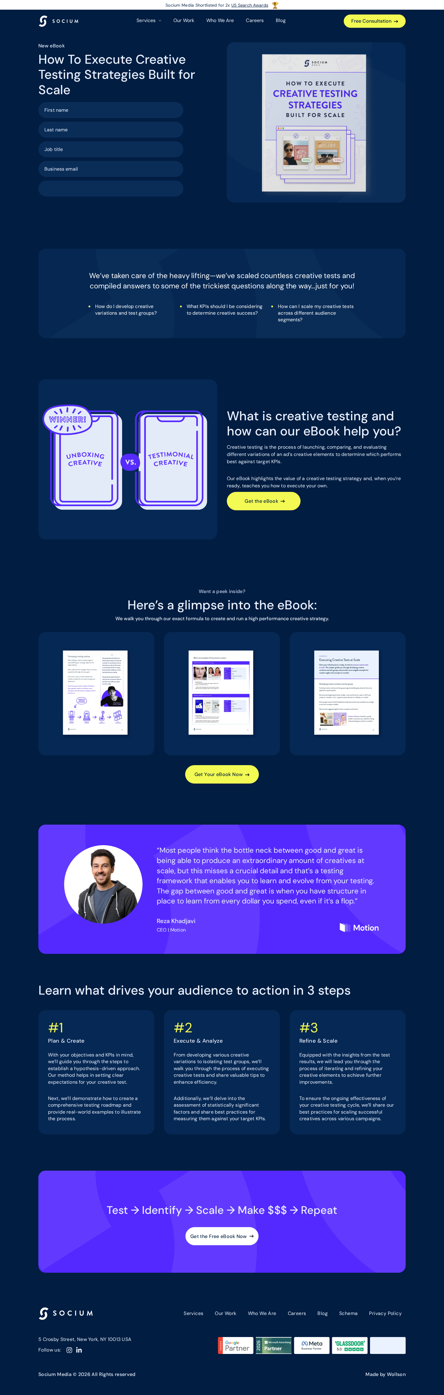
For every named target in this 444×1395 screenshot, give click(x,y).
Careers (255, 20)
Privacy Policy (385, 1313)
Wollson (396, 1374)
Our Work (183, 20)
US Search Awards (249, 5)
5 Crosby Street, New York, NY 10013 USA (84, 1339)
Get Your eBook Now (219, 774)
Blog (280, 20)
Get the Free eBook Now (218, 1236)
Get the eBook (261, 501)
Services (193, 1313)
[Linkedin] (79, 1350)
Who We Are (220, 20)
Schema (348, 1313)
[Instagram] (69, 1350)
